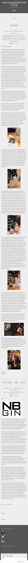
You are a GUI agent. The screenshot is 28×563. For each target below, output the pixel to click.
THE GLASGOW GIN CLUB (14, 3)
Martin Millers (14, 38)
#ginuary (16, 35)
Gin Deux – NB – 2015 (14, 382)
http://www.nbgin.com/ (6, 504)
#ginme (12, 35)
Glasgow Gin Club (7, 38)
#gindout (9, 35)
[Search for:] (6, 528)
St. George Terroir (20, 39)
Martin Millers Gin (20, 38)
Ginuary (14, 25)
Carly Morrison (19, 36)
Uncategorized (15, 33)
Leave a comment (15, 43)
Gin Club (9, 392)
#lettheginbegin (21, 35)
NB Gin (3, 39)
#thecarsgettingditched (7, 36)
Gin (23, 36)
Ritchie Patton (7, 39)
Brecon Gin (13, 36)
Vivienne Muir (15, 393)
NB (24, 38)
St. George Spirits (14, 39)
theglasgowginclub (19, 31)
